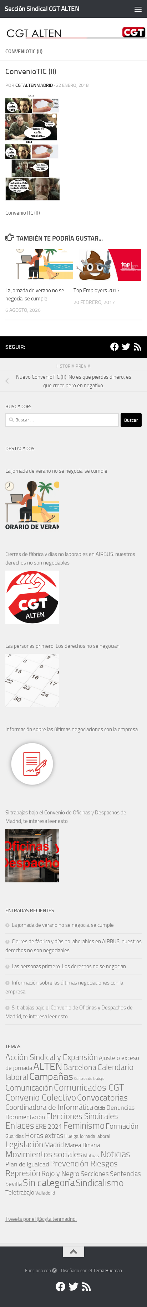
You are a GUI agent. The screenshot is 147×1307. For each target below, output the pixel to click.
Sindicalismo (100, 1182)
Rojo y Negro (60, 1174)
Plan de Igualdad (27, 1164)
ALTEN (47, 1066)
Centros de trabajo (89, 1078)
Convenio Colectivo (40, 1097)
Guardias (14, 1136)
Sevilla (13, 1184)
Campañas (51, 1076)
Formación (122, 1126)
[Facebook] (114, 346)
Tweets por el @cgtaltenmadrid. (41, 1219)
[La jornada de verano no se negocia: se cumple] (32, 505)
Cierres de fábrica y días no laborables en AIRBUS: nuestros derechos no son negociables (70, 558)
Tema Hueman (107, 1270)
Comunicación (29, 1088)
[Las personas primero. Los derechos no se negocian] (32, 680)
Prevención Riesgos (84, 1164)
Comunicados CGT (89, 1087)
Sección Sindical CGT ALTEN (42, 9)
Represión (22, 1173)
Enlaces (19, 1125)
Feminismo (84, 1125)
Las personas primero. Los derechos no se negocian (62, 646)
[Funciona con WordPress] (54, 1270)
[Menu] (138, 9)
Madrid (54, 1145)
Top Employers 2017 (97, 290)
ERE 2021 (48, 1126)
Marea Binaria (82, 1145)
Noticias (115, 1154)
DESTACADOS (20, 449)
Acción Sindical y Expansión (51, 1057)
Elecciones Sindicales (82, 1116)
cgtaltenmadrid (34, 85)
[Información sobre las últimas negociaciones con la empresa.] (32, 764)
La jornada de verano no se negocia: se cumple (56, 471)
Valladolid (45, 1193)
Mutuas (91, 1155)
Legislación (24, 1144)
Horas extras (44, 1135)
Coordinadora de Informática (49, 1107)
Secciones (95, 1174)
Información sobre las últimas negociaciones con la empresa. (72, 729)
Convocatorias (102, 1097)
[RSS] (137, 346)
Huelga (71, 1136)
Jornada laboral (95, 1136)
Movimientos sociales (43, 1154)
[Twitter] (126, 346)
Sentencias (125, 1174)
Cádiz (99, 1108)
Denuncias (120, 1108)
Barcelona (79, 1067)
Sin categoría (49, 1182)
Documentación (25, 1117)
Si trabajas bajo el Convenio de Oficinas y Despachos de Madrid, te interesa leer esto (65, 816)
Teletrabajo (19, 1192)
